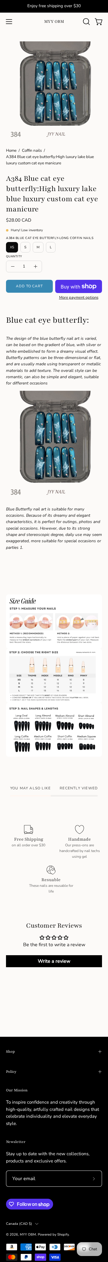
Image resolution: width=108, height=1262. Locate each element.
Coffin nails (32, 150)
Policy (11, 1071)
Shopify (63, 1234)
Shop (10, 1051)
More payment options (78, 297)
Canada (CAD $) (19, 1223)
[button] (86, 21)
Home (11, 150)
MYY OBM (54, 21)
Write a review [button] (54, 961)
